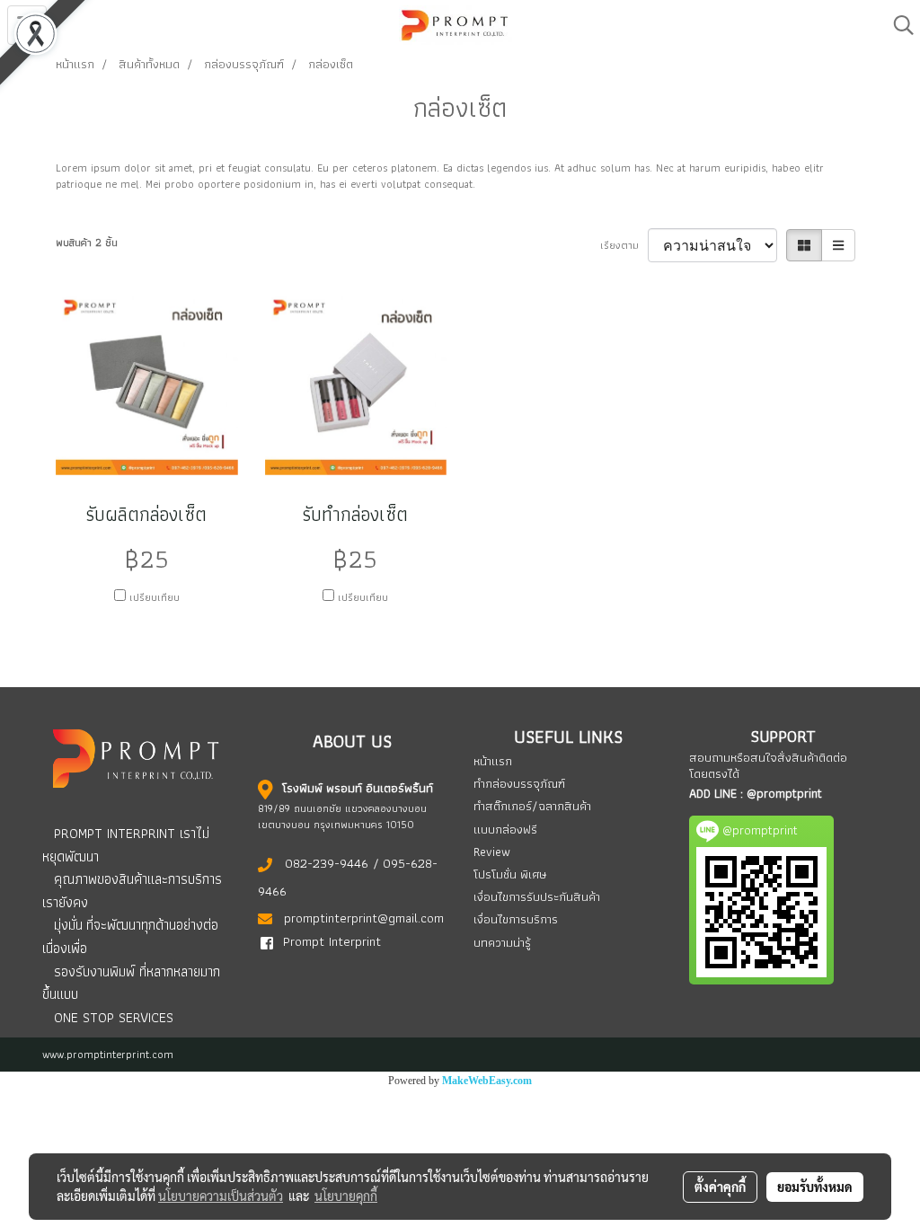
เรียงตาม (624, 245)
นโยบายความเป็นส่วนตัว (220, 1195)
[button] (898, 25)
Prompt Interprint (332, 941)
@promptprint (784, 793)
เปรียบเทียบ (154, 597)
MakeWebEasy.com (487, 1080)
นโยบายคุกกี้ (345, 1195)
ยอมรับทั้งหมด (815, 1186)
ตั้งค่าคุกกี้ (720, 1186)
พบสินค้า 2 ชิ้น (87, 242)
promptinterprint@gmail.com (364, 918)
